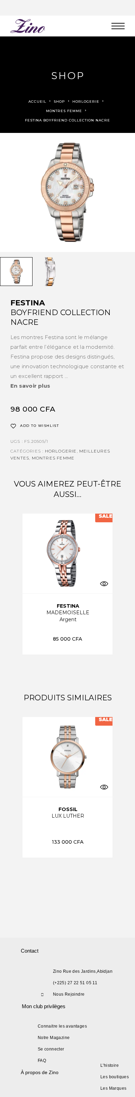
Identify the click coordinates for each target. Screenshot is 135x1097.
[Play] (16, 271)
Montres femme (64, 111)
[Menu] (118, 26)
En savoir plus (30, 385)
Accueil (37, 101)
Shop (59, 101)
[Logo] (28, 26)
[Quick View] (103, 584)
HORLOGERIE (85, 101)
